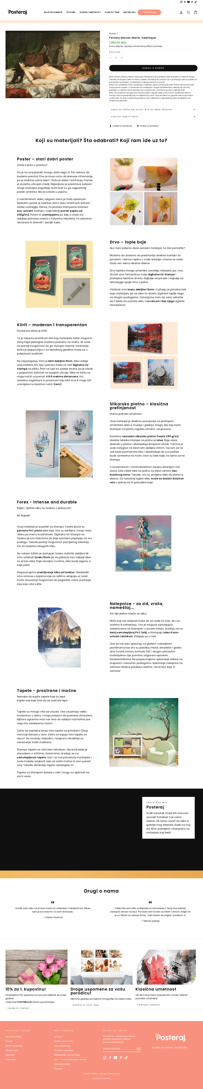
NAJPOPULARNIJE (53, 12)
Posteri (71, 12)
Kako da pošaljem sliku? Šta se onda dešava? (142, 109)
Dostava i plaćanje (63, 1050)
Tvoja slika (149, 12)
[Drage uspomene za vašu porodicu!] (102, 967)
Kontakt (58, 1068)
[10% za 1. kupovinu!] (37, 967)
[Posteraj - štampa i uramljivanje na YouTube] (115, 1057)
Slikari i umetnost (90, 12)
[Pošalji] (138, 1049)
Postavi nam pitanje (124, 116)
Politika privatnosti (63, 1041)
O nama (58, 1036)
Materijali (129, 12)
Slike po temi (112, 12)
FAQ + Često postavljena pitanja (70, 1059)
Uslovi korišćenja (62, 1046)
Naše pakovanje (62, 1064)
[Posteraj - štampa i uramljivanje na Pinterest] (120, 1057)
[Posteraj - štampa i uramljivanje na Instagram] (104, 1057)
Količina (115, 52)
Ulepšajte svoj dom (86, 1005)
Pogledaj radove (149, 1005)
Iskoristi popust (19, 1008)
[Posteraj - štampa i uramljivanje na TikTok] (126, 1057)
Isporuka (128, 46)
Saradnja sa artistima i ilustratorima (169, 1047)
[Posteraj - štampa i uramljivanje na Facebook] (110, 1057)
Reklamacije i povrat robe (67, 1055)
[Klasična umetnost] (166, 967)
